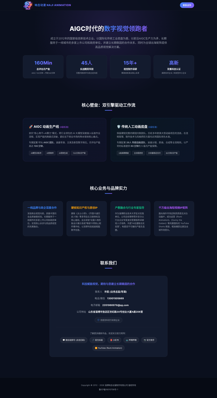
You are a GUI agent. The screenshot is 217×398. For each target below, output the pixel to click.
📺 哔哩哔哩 (131, 340)
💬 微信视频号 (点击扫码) (74, 340)
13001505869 (115, 298)
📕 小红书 (114, 340)
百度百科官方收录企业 (110, 320)
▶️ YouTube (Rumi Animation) (108, 348)
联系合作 (187, 5)
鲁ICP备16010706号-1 (108, 389)
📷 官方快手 (149, 340)
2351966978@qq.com (115, 305)
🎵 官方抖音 (97, 340)
